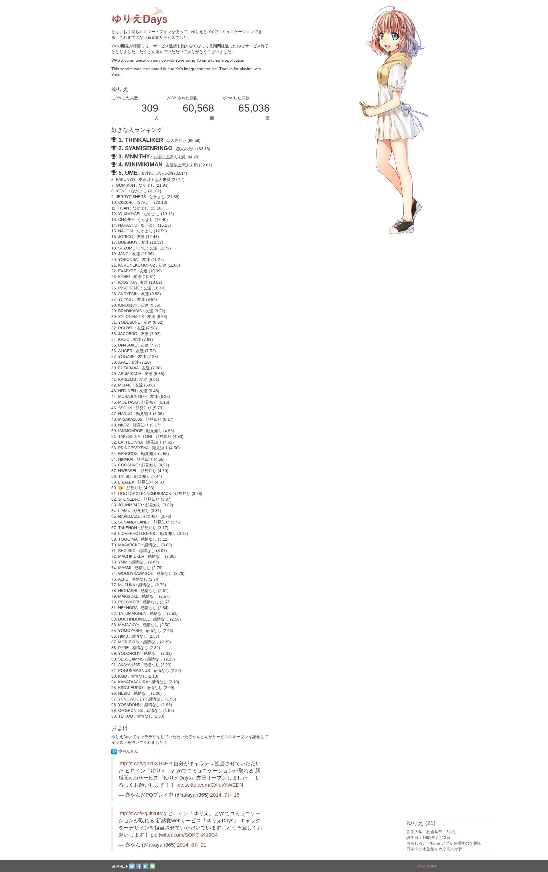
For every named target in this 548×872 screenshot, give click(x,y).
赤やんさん (127, 751)
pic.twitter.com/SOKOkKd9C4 (184, 835)
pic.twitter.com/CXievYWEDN (209, 785)
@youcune (427, 866)
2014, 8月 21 (191, 845)
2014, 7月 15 (224, 795)
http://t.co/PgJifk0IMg (142, 813)
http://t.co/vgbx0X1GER (145, 763)
